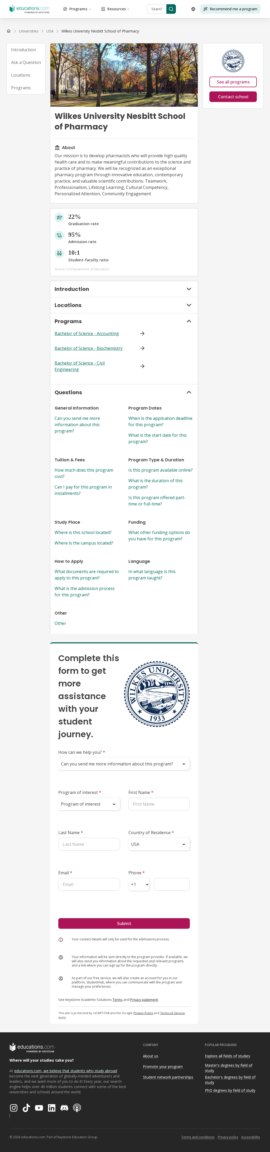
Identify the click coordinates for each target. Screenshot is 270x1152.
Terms (118, 999)
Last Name (70, 832)
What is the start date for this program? (157, 438)
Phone (136, 873)
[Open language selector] (193, 9)
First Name (140, 792)
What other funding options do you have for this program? (159, 535)
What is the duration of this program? (155, 484)
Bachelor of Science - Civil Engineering (80, 366)
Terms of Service (172, 1013)
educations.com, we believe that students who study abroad (65, 1070)
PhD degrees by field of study (230, 1090)
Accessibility (250, 1137)
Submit (124, 923)
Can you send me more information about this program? (77, 424)
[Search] (171, 9)
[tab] (26, 49)
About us (150, 1055)
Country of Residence (151, 832)
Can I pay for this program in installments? (83, 490)
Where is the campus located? (84, 543)
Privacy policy (228, 1137)
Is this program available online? (160, 470)
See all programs (233, 82)
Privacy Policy (143, 1013)
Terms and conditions (198, 1137)
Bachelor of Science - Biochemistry (89, 348)
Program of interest (79, 792)
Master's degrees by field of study (228, 1068)
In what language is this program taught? (152, 575)
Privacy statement (144, 999)
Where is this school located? (83, 532)
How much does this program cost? (84, 473)
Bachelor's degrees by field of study (230, 1080)
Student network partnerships (168, 1077)
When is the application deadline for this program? (160, 421)
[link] (100, 31)
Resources (116, 8)
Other (60, 623)
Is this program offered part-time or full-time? (157, 501)
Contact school (233, 97)
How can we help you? (81, 752)
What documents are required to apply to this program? (87, 575)
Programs (78, 8)
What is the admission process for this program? (85, 592)
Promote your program (163, 1066)
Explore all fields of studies (227, 1055)
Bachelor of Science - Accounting (87, 333)
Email (65, 873)
